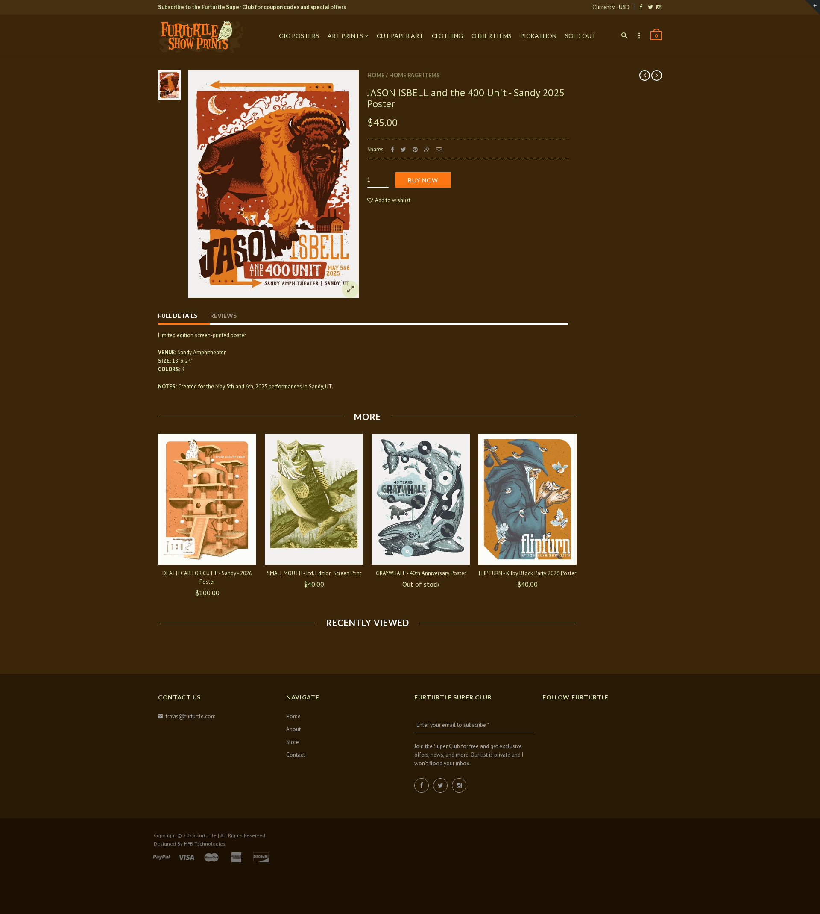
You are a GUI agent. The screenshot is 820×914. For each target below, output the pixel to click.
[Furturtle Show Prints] (200, 36)
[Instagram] (658, 6)
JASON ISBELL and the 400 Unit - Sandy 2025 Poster (466, 98)
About (293, 729)
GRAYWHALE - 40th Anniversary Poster (421, 573)
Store (292, 742)
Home (375, 75)
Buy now (423, 180)
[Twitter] (650, 6)
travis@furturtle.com (191, 716)
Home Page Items (414, 75)
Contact (295, 754)
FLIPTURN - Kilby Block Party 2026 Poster (527, 573)
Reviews (223, 315)
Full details (177, 315)
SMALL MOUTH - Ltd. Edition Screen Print (314, 573)
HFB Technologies (205, 844)
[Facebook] (640, 6)
